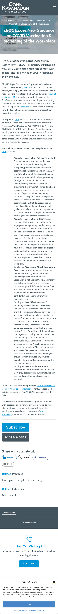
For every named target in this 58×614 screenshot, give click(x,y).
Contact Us (29, 564)
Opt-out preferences (20, 610)
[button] (54, 582)
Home (9, 20)
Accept (29, 604)
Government (9, 495)
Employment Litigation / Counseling (22, 480)
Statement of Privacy (36, 610)
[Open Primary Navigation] (54, 7)
